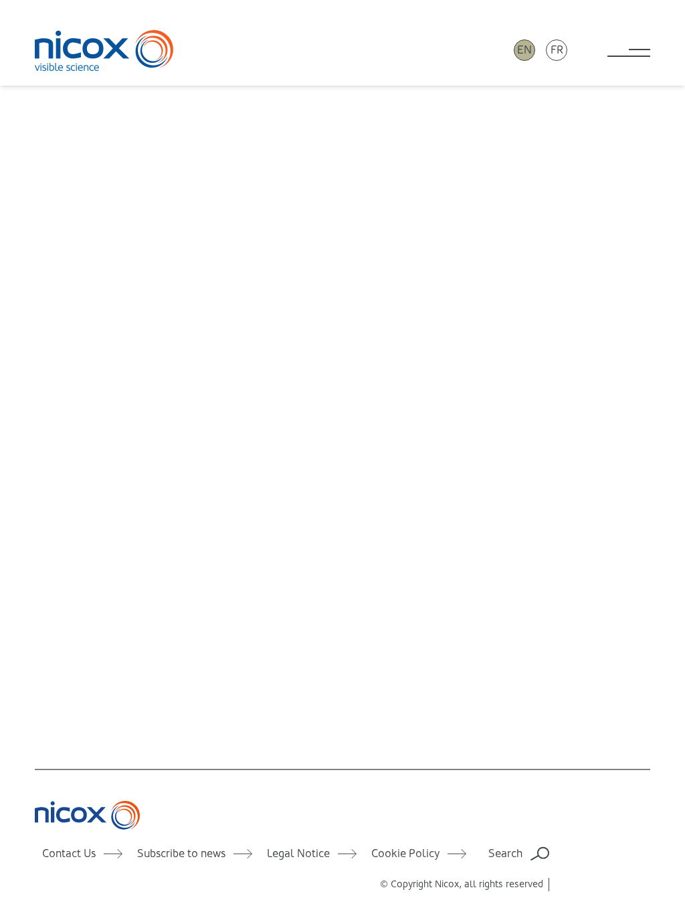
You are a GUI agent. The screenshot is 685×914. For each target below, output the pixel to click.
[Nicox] (104, 50)
